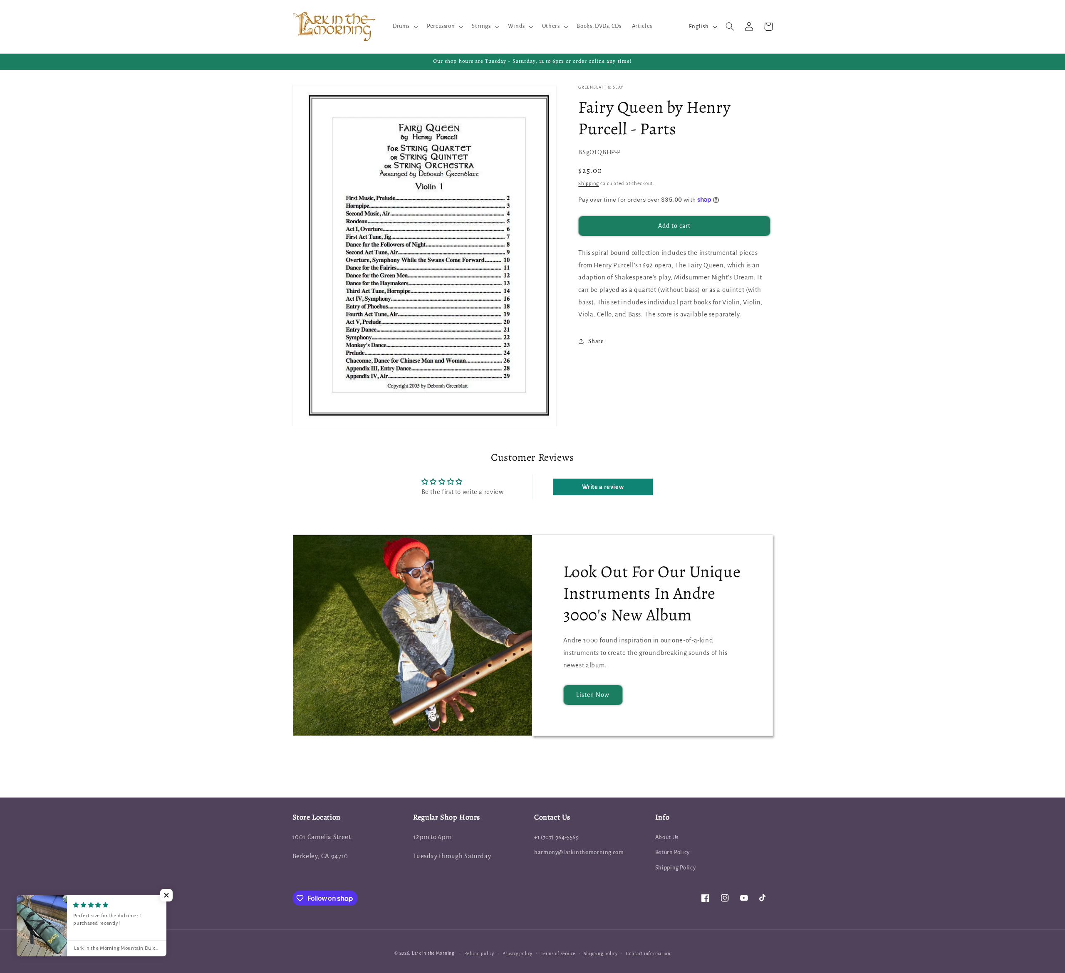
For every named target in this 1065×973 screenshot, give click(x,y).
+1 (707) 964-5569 (556, 837)
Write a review (603, 487)
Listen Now (593, 694)
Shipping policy (600, 953)
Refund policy (479, 953)
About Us (667, 837)
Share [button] (596, 341)
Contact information (648, 953)
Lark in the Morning (433, 953)
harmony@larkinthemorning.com (579, 852)
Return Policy (672, 852)
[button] (404, 26)
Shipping (588, 183)
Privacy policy (517, 953)
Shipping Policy (675, 867)
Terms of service (558, 953)
